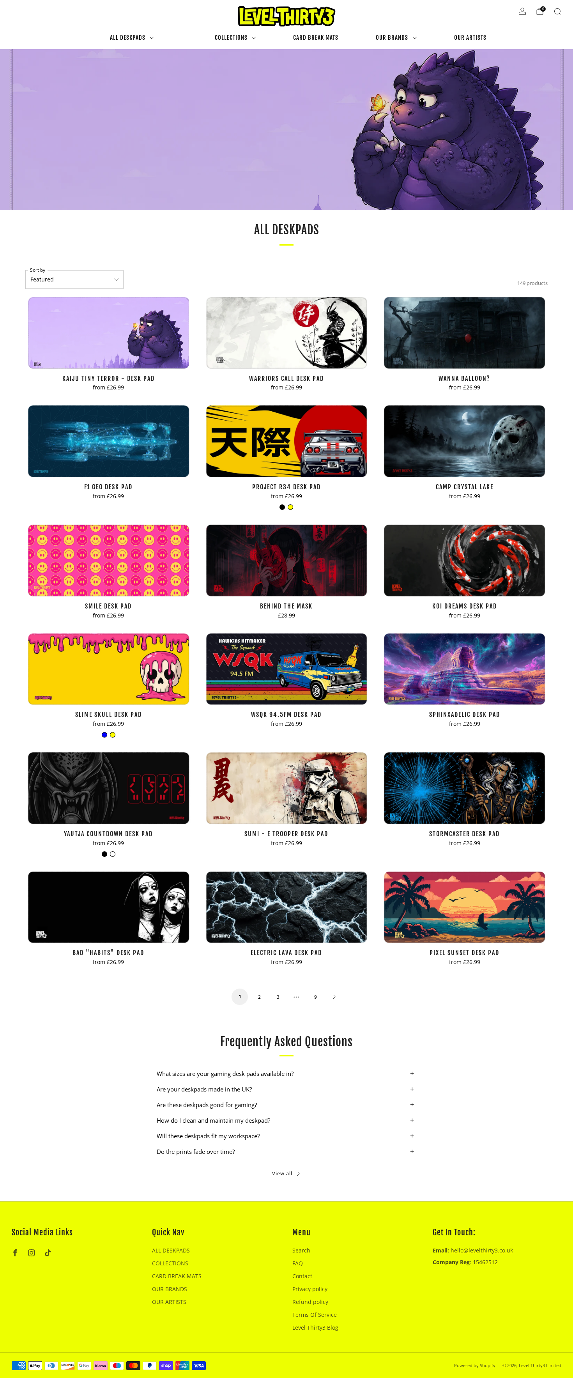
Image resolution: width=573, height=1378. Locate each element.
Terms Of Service (314, 1314)
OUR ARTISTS (470, 37)
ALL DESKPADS (127, 37)
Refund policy (310, 1301)
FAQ (297, 1263)
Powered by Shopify (474, 1365)
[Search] (557, 11)
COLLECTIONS (231, 37)
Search (301, 1250)
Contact (302, 1276)
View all (282, 1173)
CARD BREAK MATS (315, 37)
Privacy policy (309, 1289)
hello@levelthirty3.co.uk (482, 1250)
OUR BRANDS (392, 37)
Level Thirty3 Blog (315, 1327)
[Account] (522, 11)
